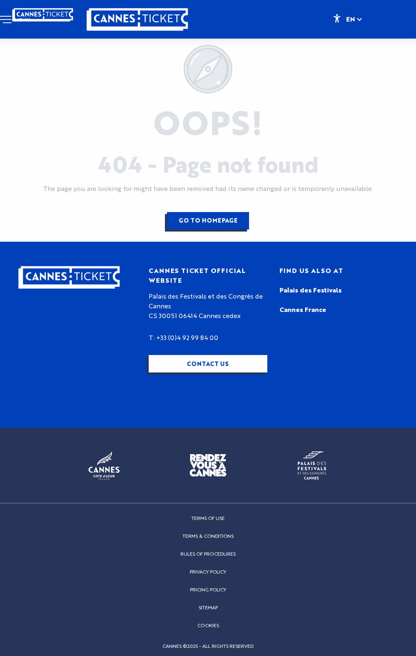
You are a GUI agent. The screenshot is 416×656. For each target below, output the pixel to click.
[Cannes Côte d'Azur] (104, 465)
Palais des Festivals (311, 290)
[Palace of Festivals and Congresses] (312, 465)
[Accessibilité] (337, 18)
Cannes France (303, 310)
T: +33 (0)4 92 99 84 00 (183, 338)
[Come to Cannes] (208, 465)
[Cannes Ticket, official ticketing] (137, 23)
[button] (354, 19)
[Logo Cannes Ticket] (69, 277)
